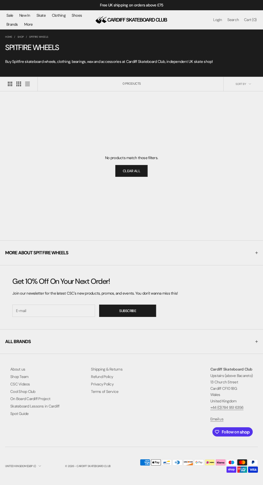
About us (17, 369)
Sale (9, 15)
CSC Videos (20, 384)
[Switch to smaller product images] (18, 84)
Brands (12, 24)
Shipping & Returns (107, 369)
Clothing (58, 15)
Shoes (77, 15)
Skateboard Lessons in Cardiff (34, 406)
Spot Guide (19, 413)
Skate (41, 15)
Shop (20, 36)
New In (24, 15)
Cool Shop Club (22, 391)
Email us (216, 419)
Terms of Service (104, 391)
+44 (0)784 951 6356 (226, 407)
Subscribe (127, 310)
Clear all (131, 171)
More (28, 24)
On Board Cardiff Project (30, 398)
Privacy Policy (102, 384)
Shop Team (19, 376)
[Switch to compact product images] (27, 84)
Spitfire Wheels (38, 36)
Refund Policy (102, 376)
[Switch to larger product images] (10, 84)
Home (8, 36)
